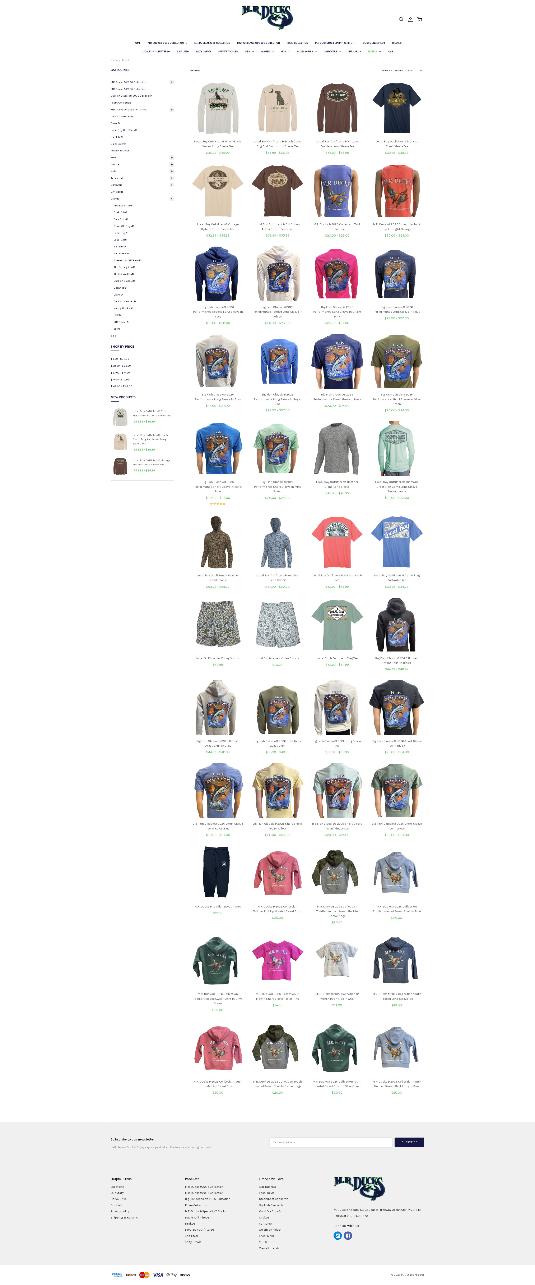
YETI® (263, 1242)
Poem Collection (297, 42)
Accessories (305, 51)
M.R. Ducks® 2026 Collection (166, 42)
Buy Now (277, 979)
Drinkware (331, 51)
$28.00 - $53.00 (121, 365)
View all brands (269, 1248)
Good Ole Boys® (124, 226)
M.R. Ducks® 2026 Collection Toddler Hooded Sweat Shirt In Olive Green (217, 998)
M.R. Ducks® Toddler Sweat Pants (218, 906)
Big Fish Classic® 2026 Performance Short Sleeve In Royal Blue (218, 486)
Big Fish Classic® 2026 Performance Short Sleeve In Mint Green (277, 486)
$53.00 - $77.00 (120, 372)
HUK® (117, 315)
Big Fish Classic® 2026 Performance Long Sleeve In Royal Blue (277, 399)
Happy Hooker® (123, 308)
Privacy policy (120, 1211)
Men (248, 51)
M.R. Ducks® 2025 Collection (212, 42)
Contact (116, 1205)
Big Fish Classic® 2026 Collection (258, 42)
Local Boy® (120, 232)
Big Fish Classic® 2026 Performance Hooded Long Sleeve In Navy (218, 311)
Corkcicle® (120, 212)
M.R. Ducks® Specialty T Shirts (334, 42)
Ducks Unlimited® (374, 42)
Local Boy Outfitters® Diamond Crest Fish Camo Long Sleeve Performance (397, 486)
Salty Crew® (203, 51)
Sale (391, 51)
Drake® (396, 42)
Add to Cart (277, 970)
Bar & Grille (118, 1199)
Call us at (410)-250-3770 (351, 1216)
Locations (117, 1187)
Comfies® (120, 287)
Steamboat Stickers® (127, 260)
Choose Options (218, 127)
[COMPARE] (238, 95)
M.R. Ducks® (121, 322)
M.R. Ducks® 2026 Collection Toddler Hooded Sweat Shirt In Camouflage (337, 911)
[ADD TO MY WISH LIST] (238, 101)
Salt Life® (183, 51)
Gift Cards (354, 51)
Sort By (387, 70)
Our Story (117, 1193)
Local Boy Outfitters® (156, 51)
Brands (373, 51)
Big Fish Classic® (124, 280)
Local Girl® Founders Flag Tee (337, 658)
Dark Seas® (121, 219)
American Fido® (123, 205)
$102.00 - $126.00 (121, 386)
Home (137, 42)
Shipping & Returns (124, 1217)
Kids (284, 51)
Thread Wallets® (124, 273)
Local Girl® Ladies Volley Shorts (218, 658)
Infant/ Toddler (228, 51)
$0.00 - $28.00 (120, 358)
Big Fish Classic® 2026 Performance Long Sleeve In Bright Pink (337, 311)
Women (266, 51)
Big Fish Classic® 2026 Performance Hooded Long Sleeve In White (277, 311)
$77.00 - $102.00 (121, 379)
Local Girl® (120, 239)
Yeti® (117, 328)
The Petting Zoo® (124, 267)
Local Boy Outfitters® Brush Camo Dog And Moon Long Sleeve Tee (150, 439)
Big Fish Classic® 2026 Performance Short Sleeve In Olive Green (396, 399)
